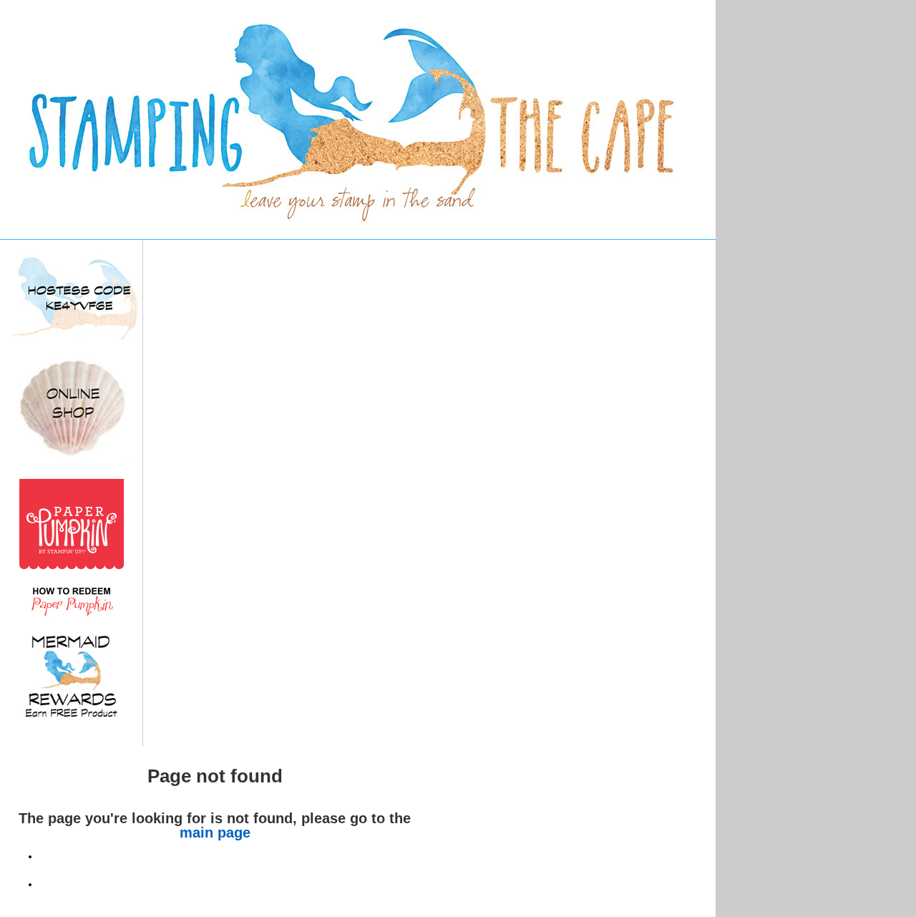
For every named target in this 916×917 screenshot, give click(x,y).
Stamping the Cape (458, 119)
